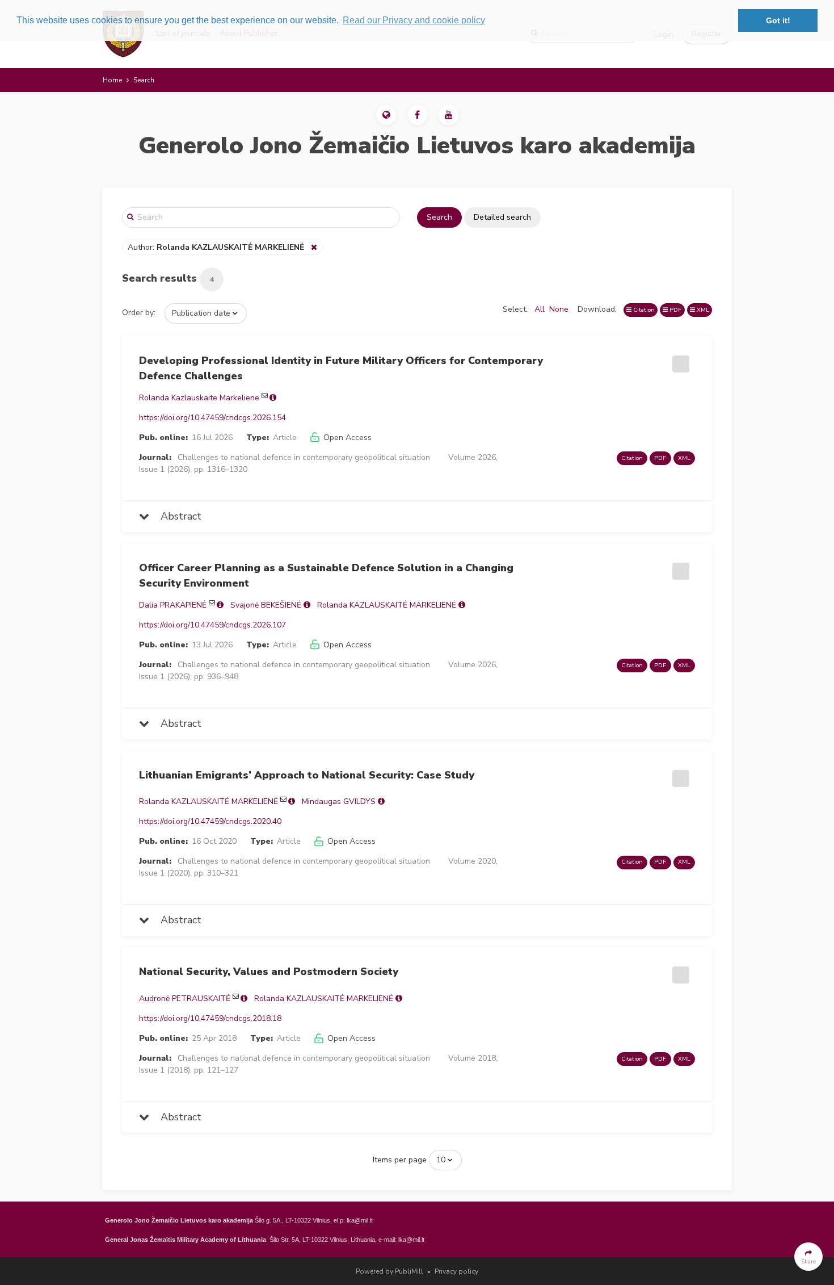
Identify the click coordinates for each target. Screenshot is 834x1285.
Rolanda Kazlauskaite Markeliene (199, 397)
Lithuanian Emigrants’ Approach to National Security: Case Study (306, 775)
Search (439, 217)
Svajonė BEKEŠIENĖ (265, 605)
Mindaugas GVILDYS (339, 801)
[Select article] (679, 360)
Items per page (400, 1159)
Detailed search (502, 217)
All (539, 309)
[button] (386, 115)
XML (702, 309)
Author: (216, 247)
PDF (674, 309)
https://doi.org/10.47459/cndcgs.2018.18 (210, 1018)
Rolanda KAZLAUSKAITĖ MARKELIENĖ (386, 605)
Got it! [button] (778, 20)
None (558, 309)
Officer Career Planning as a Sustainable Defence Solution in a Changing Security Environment (326, 575)
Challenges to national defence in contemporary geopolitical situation (304, 457)
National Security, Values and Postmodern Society (268, 971)
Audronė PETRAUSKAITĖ (184, 998)
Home (112, 80)
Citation (643, 309)
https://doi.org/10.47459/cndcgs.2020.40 (210, 821)
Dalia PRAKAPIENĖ (173, 605)
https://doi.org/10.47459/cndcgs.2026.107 (212, 625)
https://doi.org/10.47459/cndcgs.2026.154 (212, 417)
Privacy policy (456, 1271)
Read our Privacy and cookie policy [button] (414, 20)
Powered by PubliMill (389, 1271)
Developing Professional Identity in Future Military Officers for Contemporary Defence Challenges (341, 368)
